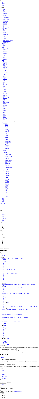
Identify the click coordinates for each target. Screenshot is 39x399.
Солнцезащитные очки (8, 173)
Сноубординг (5, 152)
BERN (4, 96)
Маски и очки (5, 59)
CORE (4, 88)
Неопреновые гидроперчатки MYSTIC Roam (23, 287)
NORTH (4, 104)
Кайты (4, 9)
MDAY (4, 85)
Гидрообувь (4, 15)
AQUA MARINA (5, 66)
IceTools (4, 111)
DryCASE (4, 117)
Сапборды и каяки (4, 28)
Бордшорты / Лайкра (7, 130)
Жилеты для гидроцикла (6, 46)
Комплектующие (5, 34)
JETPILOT (4, 101)
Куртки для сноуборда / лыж (7, 52)
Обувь (4, 55)
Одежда (3, 47)
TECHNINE (4, 73)
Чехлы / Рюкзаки (7, 171)
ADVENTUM (5, 118)
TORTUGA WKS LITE (14, 269)
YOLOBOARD (5, 84)
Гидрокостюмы (5, 24)
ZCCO (4, 119)
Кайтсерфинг (3, 8)
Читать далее (2, 357)
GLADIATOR (5, 78)
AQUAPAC (4, 71)
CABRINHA (5, 62)
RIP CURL (4, 110)
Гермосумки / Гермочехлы (6, 58)
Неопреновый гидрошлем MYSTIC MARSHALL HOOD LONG (30, 311)
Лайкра (6, 164)
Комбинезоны (5, 53)
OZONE (4, 65)
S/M (3, 310)
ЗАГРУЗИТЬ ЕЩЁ (3, 345)
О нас (2, 369)
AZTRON (4, 77)
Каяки (5, 149)
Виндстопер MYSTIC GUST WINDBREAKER (24, 293)
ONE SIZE (4, 259)
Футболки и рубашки (6, 48)
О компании (3, 3)
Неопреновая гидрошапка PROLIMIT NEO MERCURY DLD (29, 334)
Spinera (4, 116)
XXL (4, 340)
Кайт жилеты (5, 13)
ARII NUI (4, 99)
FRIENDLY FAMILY (6, 102)
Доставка (3, 4)
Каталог (3, 122)
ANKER (4, 82)
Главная (1, 209)
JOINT (4, 90)
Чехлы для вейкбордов (8, 141)
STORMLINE (5, 68)
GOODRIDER (5, 67)
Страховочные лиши (6, 17)
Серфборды (4, 11)
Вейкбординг (3, 20)
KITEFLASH (5, 86)
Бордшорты (4, 49)
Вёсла (4, 29)
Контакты (3, 5)
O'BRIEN (4, 103)
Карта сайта (3, 377)
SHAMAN (4, 107)
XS (3, 263)
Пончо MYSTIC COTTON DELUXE (20, 258)
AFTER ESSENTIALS (6, 97)
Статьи (3, 201)
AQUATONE (5, 98)
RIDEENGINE (5, 63)
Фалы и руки (5, 22)
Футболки (3, 216)
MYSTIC (4, 61)
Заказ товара (3, 374)
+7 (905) (2, 203)
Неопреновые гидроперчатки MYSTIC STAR (23, 280)
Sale (2, 2)
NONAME (4, 83)
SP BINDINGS (5, 112)
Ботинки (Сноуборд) (6, 42)
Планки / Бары (7, 124)
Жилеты (4, 30)
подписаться (9, 382)
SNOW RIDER (5, 105)
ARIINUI (4, 100)
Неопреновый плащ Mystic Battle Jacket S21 (22, 317)
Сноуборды (4, 38)
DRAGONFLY (5, 79)
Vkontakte (3, 384)
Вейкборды (6, 135)
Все (2, 254)
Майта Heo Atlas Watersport (15, 290)
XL (3, 282)
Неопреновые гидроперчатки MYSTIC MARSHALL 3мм (27, 284)
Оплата (3, 199)
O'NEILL (4, 74)
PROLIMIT (4, 108)
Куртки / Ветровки (4, 215)
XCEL (4, 81)
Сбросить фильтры (6, 248)
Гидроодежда (5, 14)
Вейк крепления (5, 21)
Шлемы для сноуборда (8, 154)
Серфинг (3, 35)
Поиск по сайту (4, 378)
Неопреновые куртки (4, 255)
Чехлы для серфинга (7, 151)
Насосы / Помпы (5, 16)
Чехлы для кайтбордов (6, 19)
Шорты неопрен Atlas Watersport (18, 314)
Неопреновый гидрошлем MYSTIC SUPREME (24, 309)
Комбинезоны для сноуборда (7, 41)
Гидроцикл (3, 43)
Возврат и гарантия (4, 376)
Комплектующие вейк (6, 27)
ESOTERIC (4, 106)
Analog (4, 114)
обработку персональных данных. (18, 391)
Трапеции (4, 12)
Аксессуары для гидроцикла (8, 160)
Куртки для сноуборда (6, 39)
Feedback (3, 385)
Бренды (3, 60)
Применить (2, 248)
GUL (4, 87)
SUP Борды (6, 143)
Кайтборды (4, 10)
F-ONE (4, 76)
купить (5, 262)
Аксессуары (4, 57)
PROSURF (4, 92)
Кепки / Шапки (5, 54)
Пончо (4, 26)
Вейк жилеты (6, 137)
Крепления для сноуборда (8, 156)
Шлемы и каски (5, 23)
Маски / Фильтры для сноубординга (8, 40)
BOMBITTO (5, 69)
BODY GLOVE (5, 109)
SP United (4, 80)
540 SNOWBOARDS (6, 72)
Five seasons (4, 115)
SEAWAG (4, 70)
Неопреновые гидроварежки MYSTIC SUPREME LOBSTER (30, 306)
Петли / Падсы (7, 126)
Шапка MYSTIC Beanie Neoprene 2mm (20, 321)
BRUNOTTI (5, 64)
